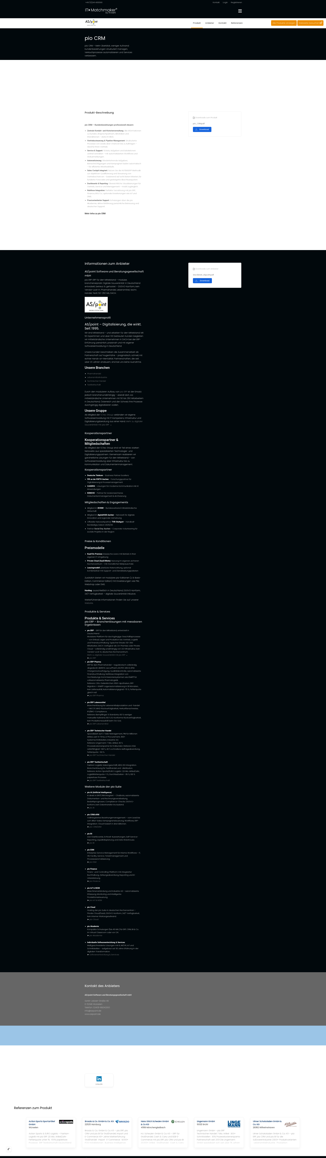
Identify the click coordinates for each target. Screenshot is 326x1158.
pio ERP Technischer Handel (102, 755)
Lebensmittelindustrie (97, 377)
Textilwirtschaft (94, 384)
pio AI (91, 807)
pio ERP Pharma (96, 695)
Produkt (197, 23)
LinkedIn (99, 1084)
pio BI (91, 842)
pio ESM (92, 862)
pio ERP (123, 391)
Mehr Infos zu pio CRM (95, 213)
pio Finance (94, 881)
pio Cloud (93, 919)
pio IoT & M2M (95, 900)
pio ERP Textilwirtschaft (99, 780)
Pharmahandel (94, 373)
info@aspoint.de (93, 1010)
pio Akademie (95, 935)
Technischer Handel (96, 381)
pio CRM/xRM (95, 826)
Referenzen (237, 23)
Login (225, 2)
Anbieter (209, 23)
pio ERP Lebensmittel (98, 723)
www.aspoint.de (93, 1014)
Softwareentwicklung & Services (104, 954)
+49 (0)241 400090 (93, 2)
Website (89, 603)
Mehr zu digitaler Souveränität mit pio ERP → (107, 655)
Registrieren (236, 2)
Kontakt (216, 2)
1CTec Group (106, 414)
